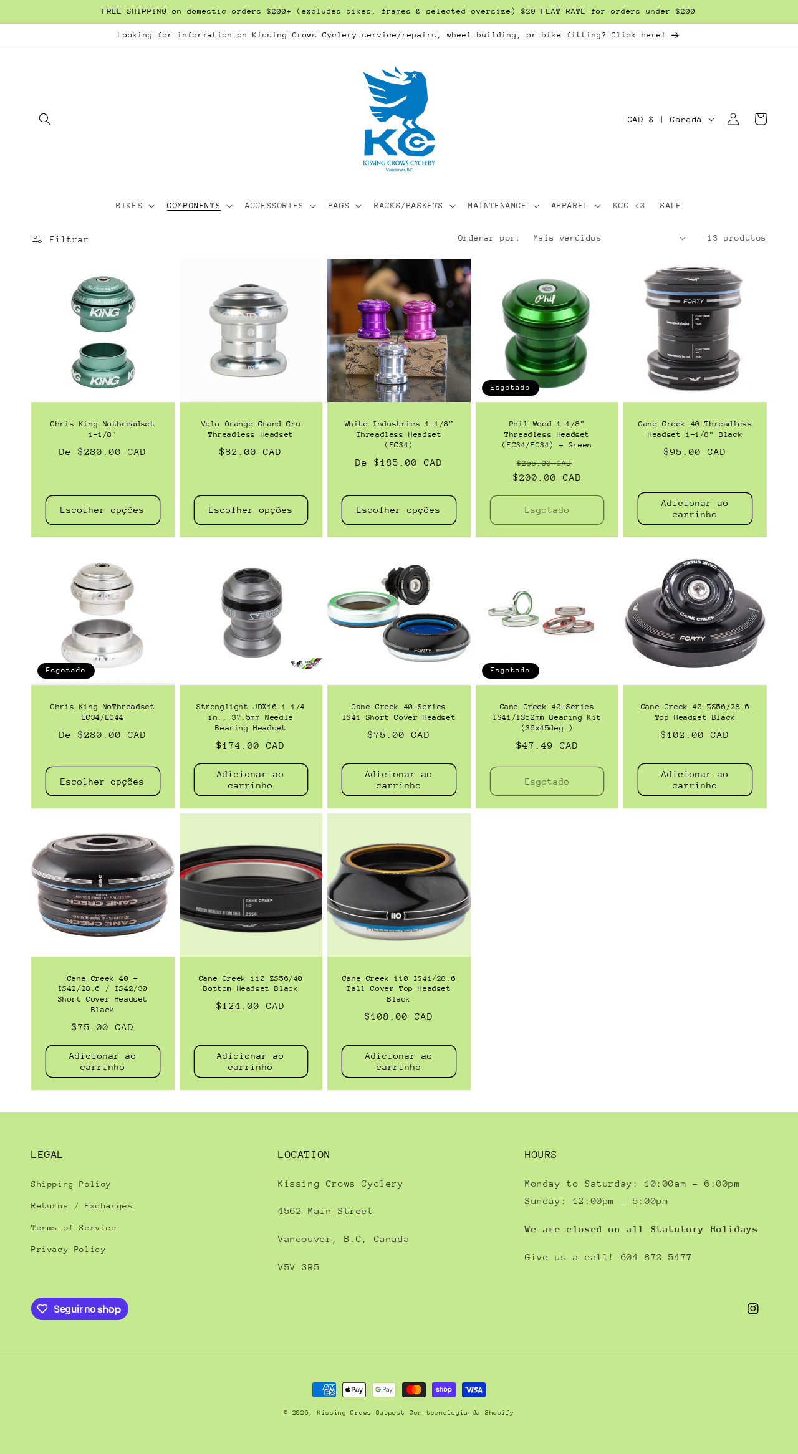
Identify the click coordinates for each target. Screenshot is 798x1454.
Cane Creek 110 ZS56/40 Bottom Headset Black (251, 983)
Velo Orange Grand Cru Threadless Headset (251, 429)
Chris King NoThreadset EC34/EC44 (102, 712)
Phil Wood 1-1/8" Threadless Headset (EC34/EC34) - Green (547, 434)
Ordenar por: (489, 237)
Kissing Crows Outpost (361, 1413)
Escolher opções (102, 510)
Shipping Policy (71, 1184)
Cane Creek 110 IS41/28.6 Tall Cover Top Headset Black (399, 989)
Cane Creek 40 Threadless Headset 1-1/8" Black (695, 429)
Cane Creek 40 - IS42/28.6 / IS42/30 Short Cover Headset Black (103, 994)
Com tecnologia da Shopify (462, 1413)
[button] (45, 119)
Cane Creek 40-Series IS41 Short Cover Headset (399, 712)
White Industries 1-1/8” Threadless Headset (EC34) (399, 434)
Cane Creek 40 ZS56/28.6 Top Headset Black (695, 712)
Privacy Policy (68, 1249)
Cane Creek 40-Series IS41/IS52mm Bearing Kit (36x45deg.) (547, 717)
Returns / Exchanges (82, 1205)
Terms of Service (74, 1227)
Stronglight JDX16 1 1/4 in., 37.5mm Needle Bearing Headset (250, 717)
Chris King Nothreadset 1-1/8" (102, 429)
